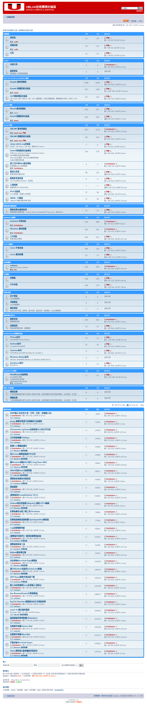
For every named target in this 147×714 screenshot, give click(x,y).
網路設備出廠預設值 (10, 206)
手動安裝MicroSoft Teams (21, 643)
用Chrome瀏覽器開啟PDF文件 (23, 454)
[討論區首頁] (15, 6)
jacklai (14, 612)
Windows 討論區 (10, 217)
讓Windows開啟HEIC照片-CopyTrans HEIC (28, 462)
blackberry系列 (16, 363)
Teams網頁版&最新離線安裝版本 (24, 651)
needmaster (18, 383)
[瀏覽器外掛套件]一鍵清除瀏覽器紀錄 (25, 536)
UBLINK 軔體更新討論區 (20, 136)
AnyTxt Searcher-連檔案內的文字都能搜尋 (28, 602)
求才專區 (14, 296)
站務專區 (6, 34)
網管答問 (14, 319)
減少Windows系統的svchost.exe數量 (26, 569)
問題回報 (14, 45)
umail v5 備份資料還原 (19, 610)
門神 (107, 38)
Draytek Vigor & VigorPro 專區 (16, 78)
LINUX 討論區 (8, 244)
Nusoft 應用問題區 (18, 109)
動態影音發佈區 (16, 178)
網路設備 (14, 392)
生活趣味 (6, 274)
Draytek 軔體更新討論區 (20, 88)
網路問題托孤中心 (9, 315)
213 (142, 405)
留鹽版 (13, 278)
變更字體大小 (141, 16)
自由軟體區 (7, 262)
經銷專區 (14, 71)
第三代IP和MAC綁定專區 (20, 163)
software (14, 265)
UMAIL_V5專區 (16, 198)
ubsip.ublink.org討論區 (20, 144)
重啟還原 (14, 487)
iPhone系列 (15, 337)
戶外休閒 (14, 284)
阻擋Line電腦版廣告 (18, 446)
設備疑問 (14, 326)
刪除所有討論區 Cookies (110, 696)
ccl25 (16, 42)
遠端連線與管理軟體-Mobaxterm (23, 618)
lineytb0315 (59, 690)
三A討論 (13, 236)
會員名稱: (6, 665)
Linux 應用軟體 (16, 254)
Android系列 (15, 344)
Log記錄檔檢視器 (17, 528)
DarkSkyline (110, 65)
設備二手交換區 (9, 388)
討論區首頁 (11, 17)
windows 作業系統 (18, 221)
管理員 (12, 682)
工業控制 (14, 185)
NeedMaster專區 (10, 371)
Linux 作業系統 (16, 248)
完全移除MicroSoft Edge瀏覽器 (23, 561)
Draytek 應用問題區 (18, 82)
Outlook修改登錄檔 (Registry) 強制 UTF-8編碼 (29, 503)
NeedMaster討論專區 (19, 374)
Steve (16, 113)
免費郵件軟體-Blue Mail (20, 634)
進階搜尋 (139, 11)
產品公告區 (14, 172)
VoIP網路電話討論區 (18, 96)
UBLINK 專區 (8, 125)
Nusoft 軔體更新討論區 (19, 116)
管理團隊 (97, 696)
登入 (141, 21)
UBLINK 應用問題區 (18, 129)
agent (6, 61)
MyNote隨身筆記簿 (18, 552)
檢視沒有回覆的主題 (10, 30)
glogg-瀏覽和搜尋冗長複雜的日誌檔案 (26, 421)
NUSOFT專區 (8, 105)
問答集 (134, 21)
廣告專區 (14, 308)
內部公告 (14, 64)
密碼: (35, 665)
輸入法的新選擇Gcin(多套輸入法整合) (25, 585)
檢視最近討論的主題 (26, 30)
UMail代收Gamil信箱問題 (21, 470)
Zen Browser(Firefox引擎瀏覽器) (24, 593)
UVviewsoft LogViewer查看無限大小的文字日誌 (30, 429)
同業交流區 (7, 292)
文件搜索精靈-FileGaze (20, 438)
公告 (12, 53)
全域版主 (19, 682)
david (16, 93)
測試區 (13, 38)
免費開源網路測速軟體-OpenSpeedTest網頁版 (29, 520)
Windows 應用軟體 (18, 229)
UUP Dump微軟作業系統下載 (22, 577)
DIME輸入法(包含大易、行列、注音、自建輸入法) (30, 413)
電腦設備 (14, 398)
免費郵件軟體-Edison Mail (21, 626)
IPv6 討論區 (15, 191)
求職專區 (14, 302)
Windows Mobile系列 (19, 357)
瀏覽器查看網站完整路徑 (20, 479)
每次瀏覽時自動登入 (69, 665)
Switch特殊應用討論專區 (20, 151)
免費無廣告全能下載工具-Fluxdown (25, 511)
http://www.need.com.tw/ (18, 381)
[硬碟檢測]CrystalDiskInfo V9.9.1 (24, 495)
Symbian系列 (16, 350)
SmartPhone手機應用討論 (13, 333)
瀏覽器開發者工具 (17, 544)
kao (20, 133)
